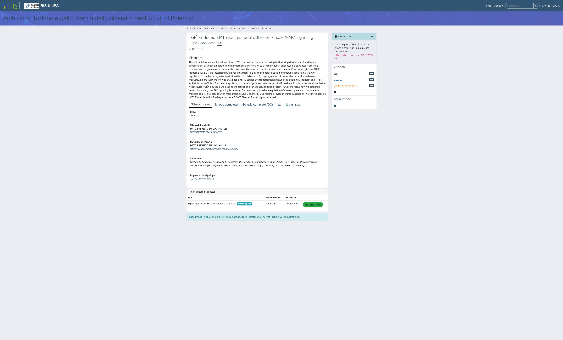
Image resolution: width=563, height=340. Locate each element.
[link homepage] (11, 5)
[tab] (279, 104)
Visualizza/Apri (313, 204)
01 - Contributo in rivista (234, 28)
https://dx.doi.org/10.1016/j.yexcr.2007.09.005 (214, 149)
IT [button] (543, 5)
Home (487, 5)
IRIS (188, 28)
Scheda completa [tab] (226, 104)
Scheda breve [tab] (200, 104)
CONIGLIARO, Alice (201, 43)
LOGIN (556, 5)
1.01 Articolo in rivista (262, 28)
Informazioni (344, 36)
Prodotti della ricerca (205, 28)
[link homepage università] (42, 5)
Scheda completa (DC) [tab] (258, 104)
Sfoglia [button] (497, 5)
